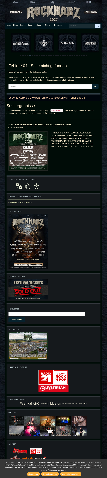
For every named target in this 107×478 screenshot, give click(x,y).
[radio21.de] (53, 377)
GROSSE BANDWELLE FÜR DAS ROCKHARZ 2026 (39, 124)
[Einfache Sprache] (28, 186)
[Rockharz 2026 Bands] (28, 241)
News (15, 25)
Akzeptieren (33, 474)
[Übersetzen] (19, 186)
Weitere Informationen (70, 474)
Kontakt (57, 25)
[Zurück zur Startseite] (53, 11)
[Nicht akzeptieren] (103, 468)
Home (8, 25)
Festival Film (66, 403)
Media (47, 25)
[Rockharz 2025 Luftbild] (28, 346)
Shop (39, 25)
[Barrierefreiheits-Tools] (36, 186)
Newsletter (13, 309)
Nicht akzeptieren (49, 474)
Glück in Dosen (79, 403)
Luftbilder (43, 403)
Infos (30, 25)
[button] (20, 55)
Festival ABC (30, 403)
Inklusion (54, 403)
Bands (22, 25)
